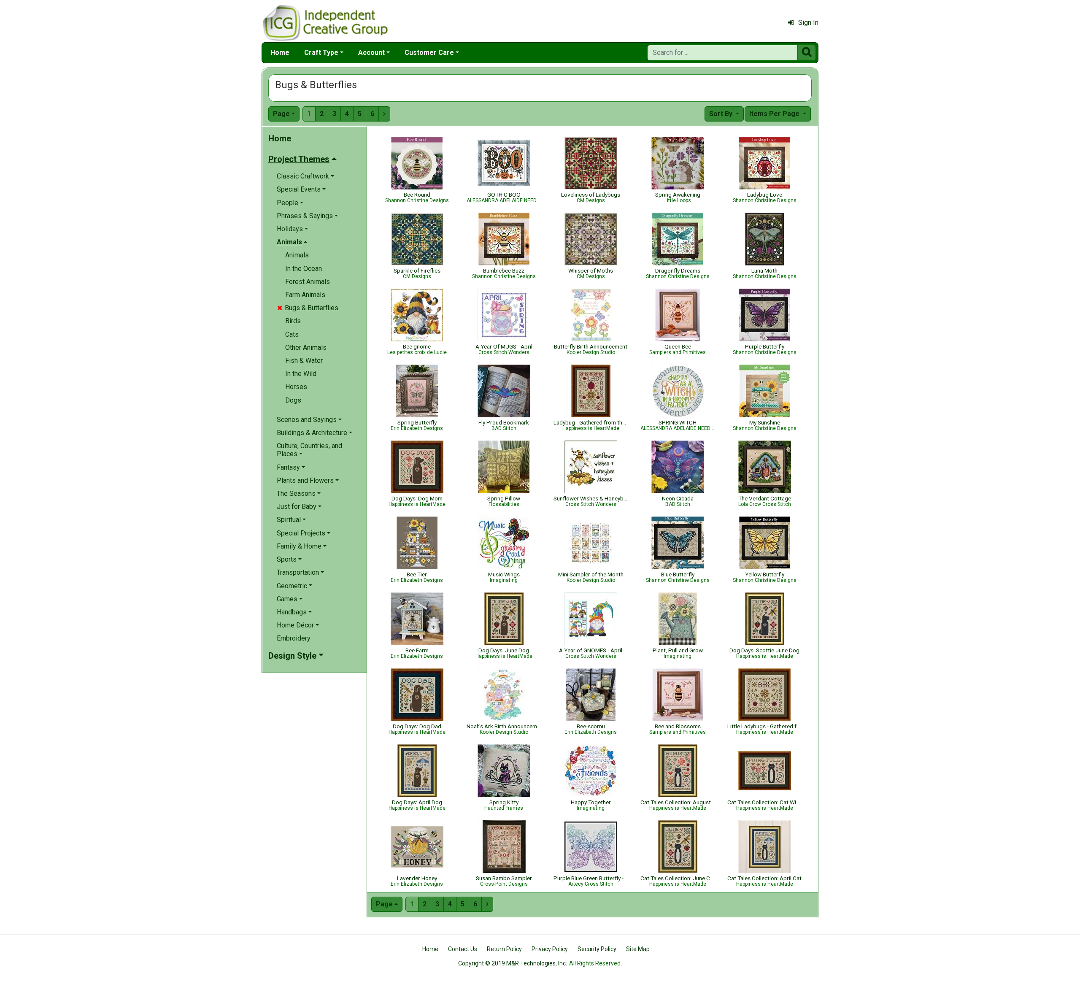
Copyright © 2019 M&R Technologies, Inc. (512, 963)
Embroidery (293, 638)
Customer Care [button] (429, 53)
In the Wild (300, 374)
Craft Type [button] (321, 53)
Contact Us (462, 949)
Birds (293, 321)
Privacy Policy (550, 949)
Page (281, 114)
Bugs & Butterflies (307, 308)
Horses (296, 387)
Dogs (293, 400)
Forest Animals (307, 282)
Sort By (721, 114)
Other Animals (306, 347)
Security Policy (597, 949)
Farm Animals (305, 295)
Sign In (808, 23)
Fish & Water (304, 361)
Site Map (638, 949)
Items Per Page (775, 114)
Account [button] (371, 53)
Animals (297, 255)
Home (279, 53)
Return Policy (504, 949)
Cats (292, 334)
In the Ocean (303, 269)
